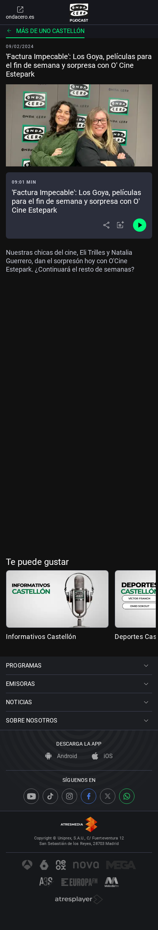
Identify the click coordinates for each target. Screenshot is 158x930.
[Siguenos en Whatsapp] (126, 796)
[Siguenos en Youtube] (31, 796)
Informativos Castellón (41, 636)
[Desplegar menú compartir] (106, 225)
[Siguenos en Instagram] (69, 796)
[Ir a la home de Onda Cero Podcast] (79, 12)
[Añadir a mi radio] (120, 225)
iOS (107, 756)
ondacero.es (20, 17)
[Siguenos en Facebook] (88, 796)
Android (66, 756)
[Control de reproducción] (139, 225)
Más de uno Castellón (50, 30)
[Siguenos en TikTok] (50, 796)
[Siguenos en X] (107, 796)
